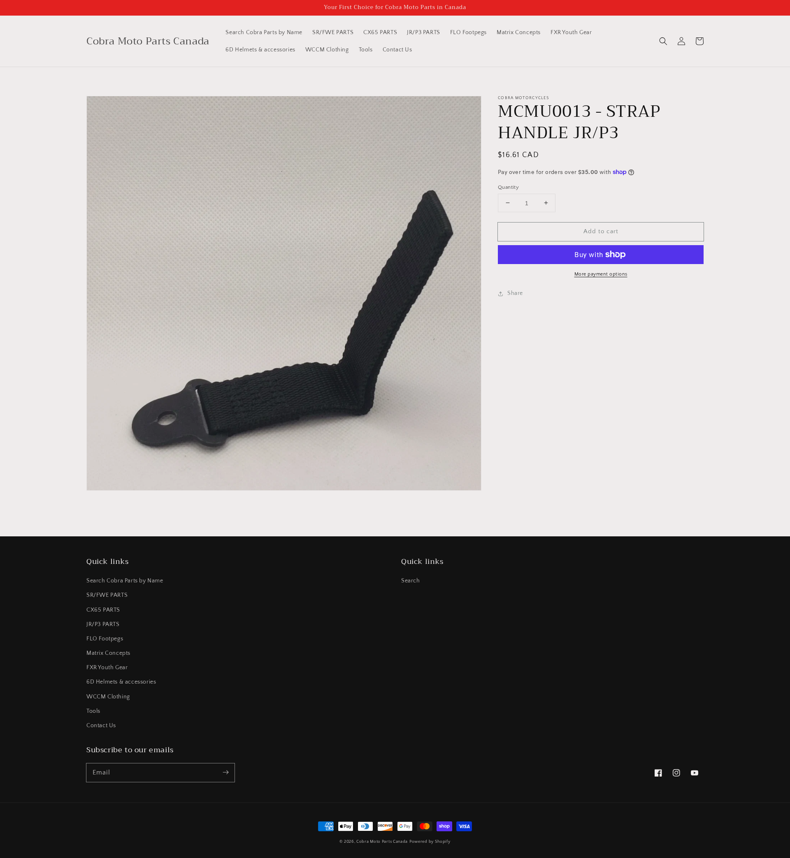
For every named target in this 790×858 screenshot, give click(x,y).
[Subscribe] (225, 772)
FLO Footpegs (104, 638)
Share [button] (515, 293)
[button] (663, 41)
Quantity (508, 187)
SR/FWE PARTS (107, 595)
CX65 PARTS (103, 610)
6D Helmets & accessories (121, 682)
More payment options (600, 274)
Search (410, 580)
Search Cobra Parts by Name (124, 580)
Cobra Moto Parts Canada (382, 841)
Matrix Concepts (108, 653)
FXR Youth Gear (107, 667)
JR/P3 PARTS (103, 624)
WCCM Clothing (108, 696)
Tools (93, 711)
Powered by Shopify (430, 841)
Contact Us (101, 725)
